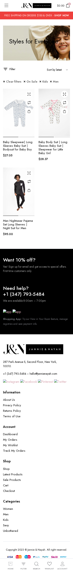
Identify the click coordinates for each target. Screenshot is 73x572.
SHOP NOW (61, 15)
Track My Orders (14, 450)
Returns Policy (12, 411)
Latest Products (13, 474)
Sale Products (12, 480)
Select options (29, 190)
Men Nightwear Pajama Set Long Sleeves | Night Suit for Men (18, 224)
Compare (29, 102)
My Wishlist (10, 445)
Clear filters (13, 82)
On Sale (32, 82)
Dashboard (10, 434)
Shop (6, 469)
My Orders (10, 439)
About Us (9, 400)
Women (8, 509)
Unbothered (10, 531)
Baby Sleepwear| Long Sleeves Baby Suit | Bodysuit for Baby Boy (17, 146)
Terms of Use (11, 416)
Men (56, 82)
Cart (5, 485)
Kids (45, 82)
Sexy (6, 525)
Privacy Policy (12, 405)
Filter (12, 69)
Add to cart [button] (29, 111)
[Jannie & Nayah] (36, 5)
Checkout (9, 491)
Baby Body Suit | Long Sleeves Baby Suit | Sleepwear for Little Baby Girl (53, 147)
